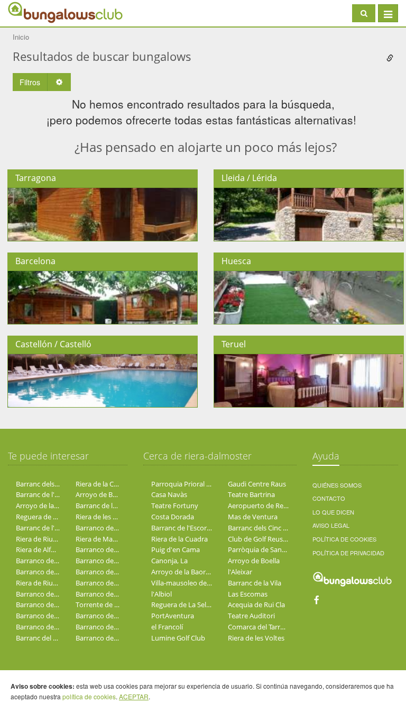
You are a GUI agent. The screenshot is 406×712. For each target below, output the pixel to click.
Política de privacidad (348, 552)
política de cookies (89, 696)
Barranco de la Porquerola (57, 604)
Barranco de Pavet (104, 571)
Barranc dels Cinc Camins (55, 484)
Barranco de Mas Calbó (112, 528)
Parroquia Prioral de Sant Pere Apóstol (211, 484)
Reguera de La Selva (47, 516)
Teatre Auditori (251, 615)
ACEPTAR (134, 696)
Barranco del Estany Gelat (116, 615)
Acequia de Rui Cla (256, 604)
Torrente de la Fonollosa (114, 604)
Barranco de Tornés (106, 627)
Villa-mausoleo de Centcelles (195, 583)
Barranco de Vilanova (49, 571)
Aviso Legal (330, 525)
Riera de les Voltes (104, 516)
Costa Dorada (172, 516)
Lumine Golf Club (178, 638)
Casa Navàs (169, 494)
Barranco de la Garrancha (55, 615)
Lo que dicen (333, 512)
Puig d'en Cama (175, 549)
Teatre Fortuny (174, 505)
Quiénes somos (337, 485)
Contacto (328, 498)
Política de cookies (344, 539)
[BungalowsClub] (34, 12)
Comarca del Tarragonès (265, 627)
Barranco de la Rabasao (52, 560)
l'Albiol (161, 594)
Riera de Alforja (39, 549)
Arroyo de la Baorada (49, 505)
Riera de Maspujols (105, 539)
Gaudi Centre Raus (257, 484)
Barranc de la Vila (102, 505)
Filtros (30, 82)
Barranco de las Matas (110, 594)
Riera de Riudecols (44, 539)
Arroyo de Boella (101, 494)
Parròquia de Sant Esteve (267, 549)
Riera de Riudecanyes (49, 583)
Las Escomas (247, 594)
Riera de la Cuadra (104, 484)
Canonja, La (169, 560)
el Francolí (167, 627)
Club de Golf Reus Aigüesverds (275, 539)
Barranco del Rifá (42, 594)
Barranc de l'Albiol (44, 528)
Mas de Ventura (253, 516)
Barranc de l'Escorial (47, 494)
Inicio (21, 37)
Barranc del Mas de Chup (55, 638)
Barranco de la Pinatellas (54, 627)
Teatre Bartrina (251, 494)
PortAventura (172, 615)
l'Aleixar (240, 571)
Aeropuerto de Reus (259, 505)
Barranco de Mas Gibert (113, 638)
